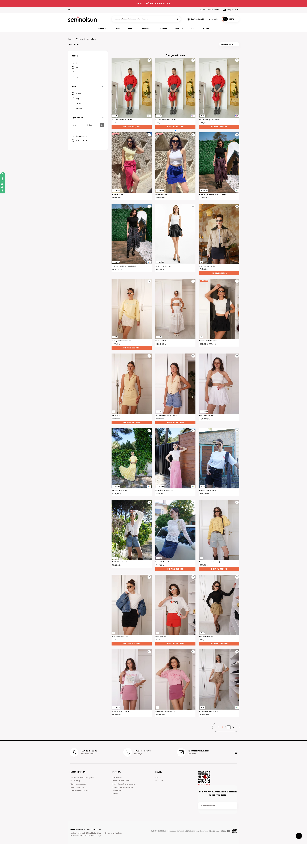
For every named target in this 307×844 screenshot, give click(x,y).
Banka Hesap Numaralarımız (123, 784)
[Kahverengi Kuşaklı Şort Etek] (219, 679)
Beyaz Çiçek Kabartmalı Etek (121, 341)
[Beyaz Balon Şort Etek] (219, 384)
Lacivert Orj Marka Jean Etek (164, 562)
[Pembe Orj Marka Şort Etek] (132, 679)
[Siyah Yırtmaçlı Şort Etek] (219, 234)
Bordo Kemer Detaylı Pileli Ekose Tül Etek (212, 194)
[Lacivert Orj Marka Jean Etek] (175, 530)
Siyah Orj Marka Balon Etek (208, 341)
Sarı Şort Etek (116, 415)
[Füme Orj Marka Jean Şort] (219, 458)
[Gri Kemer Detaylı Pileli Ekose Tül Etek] (132, 234)
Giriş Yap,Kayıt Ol (197, 19)
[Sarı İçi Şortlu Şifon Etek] (132, 458)
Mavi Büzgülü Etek (161, 194)
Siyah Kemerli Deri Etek (163, 266)
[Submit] (233, 805)
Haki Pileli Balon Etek (206, 637)
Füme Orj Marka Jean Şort (208, 490)
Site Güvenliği (75, 781)
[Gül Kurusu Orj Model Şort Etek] (175, 679)
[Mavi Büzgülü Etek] (175, 162)
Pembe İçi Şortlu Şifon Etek (164, 490)
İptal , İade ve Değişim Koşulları (82, 777)
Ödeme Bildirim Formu (121, 781)
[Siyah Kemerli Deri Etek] (175, 234)
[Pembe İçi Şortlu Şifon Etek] (175, 458)
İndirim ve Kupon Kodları (79, 790)
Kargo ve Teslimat (77, 787)
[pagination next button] (233, 727)
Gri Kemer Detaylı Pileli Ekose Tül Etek (124, 266)
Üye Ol (158, 777)
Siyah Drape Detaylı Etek (120, 637)
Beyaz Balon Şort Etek (206, 415)
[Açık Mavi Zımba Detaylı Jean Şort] (175, 384)
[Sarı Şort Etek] (132, 384)
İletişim (115, 794)
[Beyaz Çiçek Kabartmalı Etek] (132, 309)
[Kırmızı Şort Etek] (175, 605)
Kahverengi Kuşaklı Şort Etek (208, 711)
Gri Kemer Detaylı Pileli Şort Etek (122, 120)
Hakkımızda (117, 777)
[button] (175, 130)
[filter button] (102, 125)
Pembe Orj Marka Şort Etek (120, 711)
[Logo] (82, 19)
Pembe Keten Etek (117, 194)
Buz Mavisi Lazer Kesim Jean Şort (210, 562)
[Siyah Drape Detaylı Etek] (132, 605)
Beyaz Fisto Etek (160, 341)
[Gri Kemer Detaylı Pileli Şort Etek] (132, 88)
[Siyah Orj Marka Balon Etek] (219, 309)
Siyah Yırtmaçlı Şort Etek (207, 266)
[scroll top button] (299, 836)
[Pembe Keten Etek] (132, 162)
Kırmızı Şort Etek (160, 637)
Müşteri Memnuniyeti (78, 784)
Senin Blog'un (117, 790)
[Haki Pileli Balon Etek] (219, 605)
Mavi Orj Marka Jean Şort (120, 562)
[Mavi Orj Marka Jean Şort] (132, 530)
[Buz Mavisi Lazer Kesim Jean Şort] (219, 530)
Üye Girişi (159, 781)
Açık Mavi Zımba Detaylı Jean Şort (166, 415)
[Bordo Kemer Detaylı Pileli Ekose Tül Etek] (219, 162)
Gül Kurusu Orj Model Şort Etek (165, 711)
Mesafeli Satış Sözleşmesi (122, 787)
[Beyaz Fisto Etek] (175, 309)
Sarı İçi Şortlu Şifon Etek (119, 490)
